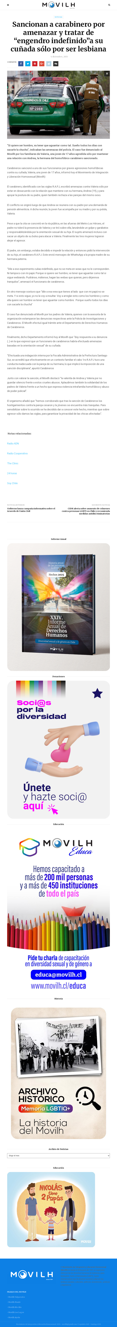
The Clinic (12, 463)
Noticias (58, 17)
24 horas (12, 473)
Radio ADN (13, 443)
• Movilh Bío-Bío (14, 1307)
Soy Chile (12, 483)
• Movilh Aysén (13, 1317)
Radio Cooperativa (17, 453)
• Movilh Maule (13, 1302)
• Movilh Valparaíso (16, 1297)
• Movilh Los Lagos (15, 1312)
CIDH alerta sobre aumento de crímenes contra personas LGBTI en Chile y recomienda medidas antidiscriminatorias (86, 511)
